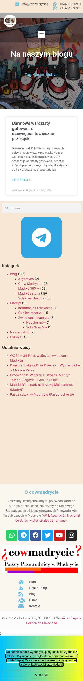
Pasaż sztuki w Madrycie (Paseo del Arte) (42, 394)
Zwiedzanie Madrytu (33, 318)
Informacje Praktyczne (35, 308)
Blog (13, 274)
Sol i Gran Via (36, 327)
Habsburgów (36, 322)
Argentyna (26, 279)
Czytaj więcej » (22, 179)
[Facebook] (35, 535)
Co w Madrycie (29, 284)
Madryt (15, 303)
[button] (41, 34)
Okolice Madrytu (30, 313)
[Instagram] (71, 535)
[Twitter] (47, 535)
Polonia (15, 337)
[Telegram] (41, 237)
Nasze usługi (19, 332)
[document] (41, 658)
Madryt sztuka (29, 293)
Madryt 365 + (28, 288)
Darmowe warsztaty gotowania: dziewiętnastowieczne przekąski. (33, 131)
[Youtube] (59, 535)
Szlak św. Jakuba (31, 298)
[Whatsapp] (11, 535)
